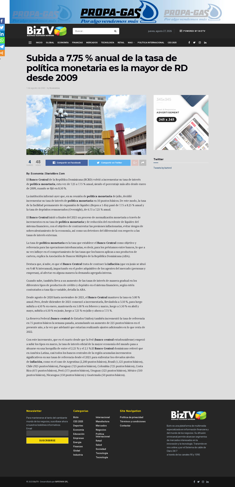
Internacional (103, 417)
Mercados (92, 42)
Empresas (78, 438)
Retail (121, 42)
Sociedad (101, 449)
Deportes (78, 425)
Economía (63, 42)
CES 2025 (172, 42)
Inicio (39, 42)
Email (29, 428)
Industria (78, 455)
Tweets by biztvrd (162, 168)
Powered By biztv (194, 31)
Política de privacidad (131, 417)
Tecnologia (102, 453)
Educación (78, 434)
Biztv (75, 417)
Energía (77, 442)
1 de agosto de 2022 (35, 88)
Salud (99, 445)
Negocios (101, 430)
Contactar (125, 425)
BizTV (36, 482)
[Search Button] (116, 31)
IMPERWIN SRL (61, 482)
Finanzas (77, 42)
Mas (130, 42)
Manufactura (102, 421)
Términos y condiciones (133, 421)
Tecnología (107, 42)
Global (50, 42)
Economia (55, 88)
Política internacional (151, 42)
